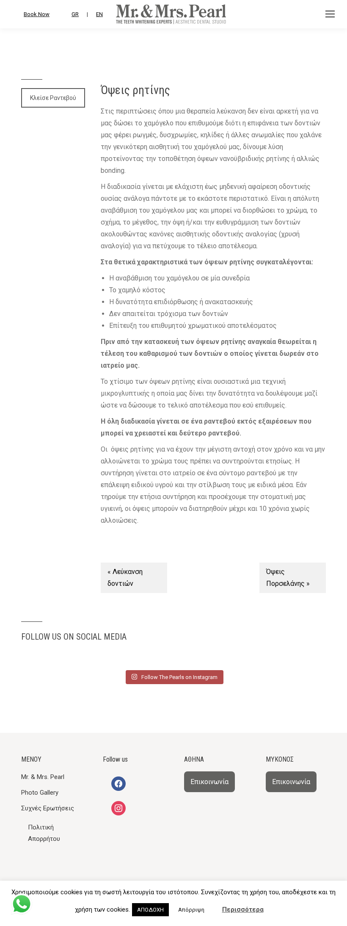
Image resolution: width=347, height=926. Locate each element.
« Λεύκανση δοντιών (125, 578)
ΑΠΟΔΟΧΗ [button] (150, 910)
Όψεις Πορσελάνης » (288, 578)
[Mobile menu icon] (330, 14)
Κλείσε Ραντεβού (53, 97)
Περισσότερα (243, 909)
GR (75, 14)
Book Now (37, 14)
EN (99, 14)
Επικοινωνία (209, 782)
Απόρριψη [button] (191, 910)
